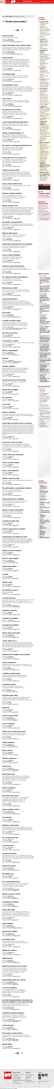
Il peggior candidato (8, 366)
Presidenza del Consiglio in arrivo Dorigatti (16, 654)
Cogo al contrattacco (9, 662)
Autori (27, 1078)
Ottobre (45, 502)
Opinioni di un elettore (9, 950)
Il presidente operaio (9, 684)
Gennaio (44, 491)
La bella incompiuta (43, 422)
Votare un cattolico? (9, 412)
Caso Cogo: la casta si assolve (12, 442)
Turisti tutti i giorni (45, 416)
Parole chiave (9, 16)
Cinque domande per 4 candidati (13, 499)
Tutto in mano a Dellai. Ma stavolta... (14, 731)
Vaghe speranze (7, 958)
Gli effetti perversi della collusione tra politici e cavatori (45, 166)
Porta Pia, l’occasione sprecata (42, 390)
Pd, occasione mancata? (10, 837)
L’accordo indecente (9, 598)
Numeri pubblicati (30, 1074)
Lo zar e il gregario (8, 723)
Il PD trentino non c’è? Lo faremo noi (14, 158)
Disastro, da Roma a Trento (11, 894)
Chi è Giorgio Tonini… (9, 74)
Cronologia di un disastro (10, 902)
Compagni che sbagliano (10, 618)
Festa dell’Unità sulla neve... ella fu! (13, 980)
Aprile (43, 526)
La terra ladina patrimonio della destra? (15, 122)
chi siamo (15, 1081)
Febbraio (43, 486)
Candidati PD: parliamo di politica (13, 1013)
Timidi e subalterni (8, 742)
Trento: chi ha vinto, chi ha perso (13, 454)
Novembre (43, 498)
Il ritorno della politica (9, 566)
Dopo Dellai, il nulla (8, 939)
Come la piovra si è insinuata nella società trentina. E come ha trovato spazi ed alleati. (44, 82)
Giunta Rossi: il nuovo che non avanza (14, 966)
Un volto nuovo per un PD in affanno (14, 380)
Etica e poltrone (7, 750)
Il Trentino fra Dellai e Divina (11, 320)
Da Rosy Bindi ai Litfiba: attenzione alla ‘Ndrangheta (45, 176)
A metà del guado (8, 1025)
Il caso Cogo (6, 404)
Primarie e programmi (9, 758)
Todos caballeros (7, 923)
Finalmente (6, 707)
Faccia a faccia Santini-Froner (12, 184)
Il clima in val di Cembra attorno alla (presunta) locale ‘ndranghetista (44, 44)
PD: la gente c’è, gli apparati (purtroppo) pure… (17, 145)
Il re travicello (6, 817)
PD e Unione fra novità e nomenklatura (15, 277)
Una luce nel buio (7, 35)
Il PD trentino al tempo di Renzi (12, 1033)
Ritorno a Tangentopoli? (10, 350)
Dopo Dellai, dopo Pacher (10, 796)
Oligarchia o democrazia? (10, 825)
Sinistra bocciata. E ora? (10, 205)
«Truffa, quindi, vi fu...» (9, 641)
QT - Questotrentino (44, 404)
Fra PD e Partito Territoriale (11, 255)
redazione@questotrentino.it (19, 1080)
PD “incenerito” (7, 397)
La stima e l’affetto (45, 397)
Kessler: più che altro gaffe (11, 633)
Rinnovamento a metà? (9, 288)
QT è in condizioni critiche (44, 192)
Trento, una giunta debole (10, 462)
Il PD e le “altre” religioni (10, 558)
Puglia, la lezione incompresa (11, 550)
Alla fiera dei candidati (9, 931)
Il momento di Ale (8, 845)
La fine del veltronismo (9, 299)
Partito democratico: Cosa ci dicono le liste (16, 45)
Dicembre (43, 495)
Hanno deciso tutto (8, 774)
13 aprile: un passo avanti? (10, 170)
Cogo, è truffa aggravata (10, 470)
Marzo (42, 532)
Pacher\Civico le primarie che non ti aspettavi (17, 244)
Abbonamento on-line (31, 1081)
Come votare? (6, 98)
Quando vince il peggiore (10, 389)
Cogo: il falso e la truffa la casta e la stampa (17, 423)
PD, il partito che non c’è (10, 590)
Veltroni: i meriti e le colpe (10, 478)
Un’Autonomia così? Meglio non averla (14, 537)
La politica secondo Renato (11, 673)
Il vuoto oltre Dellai (8, 910)
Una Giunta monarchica (10, 333)
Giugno (42, 515)
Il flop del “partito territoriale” (12, 193)
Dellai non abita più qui (9, 233)
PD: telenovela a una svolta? (11, 109)
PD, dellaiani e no (7, 874)
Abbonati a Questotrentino (43, 202)
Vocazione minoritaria (9, 853)
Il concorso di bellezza (9, 988)
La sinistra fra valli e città (10, 521)
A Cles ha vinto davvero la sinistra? (13, 529)
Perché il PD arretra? (9, 866)
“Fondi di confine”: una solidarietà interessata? (45, 400)
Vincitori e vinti (7, 582)
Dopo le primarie (7, 57)
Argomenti (28, 1077)
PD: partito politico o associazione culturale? (17, 488)
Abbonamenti (29, 1080)
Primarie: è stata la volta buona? (13, 510)
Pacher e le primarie (8, 788)
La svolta (5, 574)
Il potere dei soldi (44, 406)
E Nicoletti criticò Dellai (9, 695)
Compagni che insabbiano (10, 625)
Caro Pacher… (6, 312)
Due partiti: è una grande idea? (12, 222)
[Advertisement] (44, 246)
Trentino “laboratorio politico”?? (13, 133)
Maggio (45, 521)
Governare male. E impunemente (13, 266)
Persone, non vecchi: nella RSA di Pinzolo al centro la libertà (45, 412)
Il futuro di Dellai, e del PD (10, 809)
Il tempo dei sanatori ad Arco (44, 425)
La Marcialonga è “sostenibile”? (44, 394)
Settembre (44, 506)
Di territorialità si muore (10, 85)
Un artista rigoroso (45, 408)
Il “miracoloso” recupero (10, 341)
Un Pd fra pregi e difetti (10, 715)
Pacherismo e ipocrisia (9, 610)
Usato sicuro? (6, 766)
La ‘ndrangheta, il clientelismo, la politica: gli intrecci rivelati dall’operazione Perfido (45, 72)
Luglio (45, 510)
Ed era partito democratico (11, 881)
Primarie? (5, 358)
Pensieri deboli (7, 1044)
